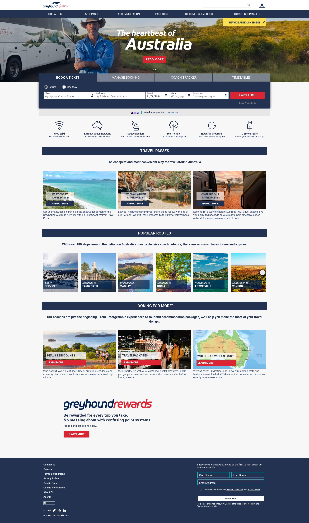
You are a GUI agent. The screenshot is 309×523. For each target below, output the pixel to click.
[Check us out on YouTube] (59, 510)
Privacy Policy (51, 478)
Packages (161, 14)
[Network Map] (97, 126)
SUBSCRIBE (231, 498)
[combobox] (227, 5)
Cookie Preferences (54, 487)
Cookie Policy (51, 483)
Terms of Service (204, 506)
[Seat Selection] (135, 126)
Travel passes (90, 14)
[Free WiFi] (59, 126)
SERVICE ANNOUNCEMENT (244, 22)
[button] (153, 69)
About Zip (48, 492)
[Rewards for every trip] (211, 126)
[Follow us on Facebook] (44, 510)
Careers (47, 469)
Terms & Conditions (54, 473)
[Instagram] (49, 510)
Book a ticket (56, 14)
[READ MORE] (154, 64)
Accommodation (129, 14)
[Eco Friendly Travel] (173, 126)
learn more (173, 112)
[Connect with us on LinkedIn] (64, 510)
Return (52, 87)
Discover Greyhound (199, 14)
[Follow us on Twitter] (54, 510)
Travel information (247, 14)
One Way (72, 87)
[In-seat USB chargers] (249, 126)
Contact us (49, 464)
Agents (47, 497)
